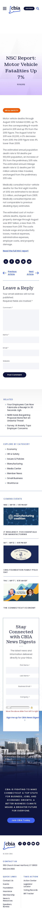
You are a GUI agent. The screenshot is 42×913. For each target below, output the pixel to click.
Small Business (15, 478)
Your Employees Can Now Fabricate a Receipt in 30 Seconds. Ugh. (20, 407)
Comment (8, 307)
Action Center (30, 880)
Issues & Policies (15, 458)
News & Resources (7, 899)
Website (6, 361)
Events (6, 884)
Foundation (8, 887)
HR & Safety (13, 454)
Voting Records (31, 890)
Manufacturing (15, 463)
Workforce (12, 483)
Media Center (14, 468)
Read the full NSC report (15, 250)
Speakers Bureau (7, 905)
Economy (12, 449)
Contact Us (8, 880)
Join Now (29, 8)
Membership (9, 895)
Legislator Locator (28, 885)
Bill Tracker (29, 893)
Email (6, 348)
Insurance (7, 891)
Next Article (30, 273)
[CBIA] (14, 10)
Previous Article (12, 273)
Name (6, 335)
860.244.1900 (9, 869)
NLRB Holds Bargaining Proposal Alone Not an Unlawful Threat (18, 418)
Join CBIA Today (21, 820)
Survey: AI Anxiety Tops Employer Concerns (19, 427)
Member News (14, 473)
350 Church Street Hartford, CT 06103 (20, 865)
